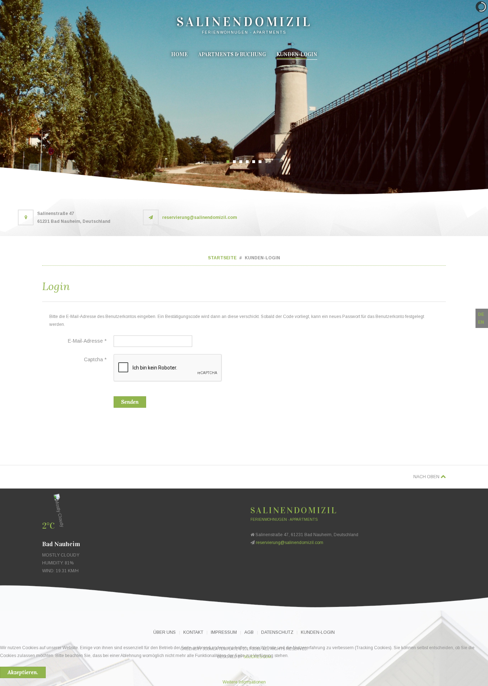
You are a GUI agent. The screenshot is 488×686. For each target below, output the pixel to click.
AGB (249, 632)
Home (179, 54)
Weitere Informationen (244, 682)
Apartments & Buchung (232, 54)
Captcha (95, 359)
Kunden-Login (297, 54)
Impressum (224, 632)
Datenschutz (277, 632)
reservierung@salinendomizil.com (199, 217)
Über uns (164, 632)
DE (481, 314)
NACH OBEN (426, 476)
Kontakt (193, 632)
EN (481, 322)
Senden (130, 401)
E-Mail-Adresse (87, 341)
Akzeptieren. (23, 672)
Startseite (222, 257)
